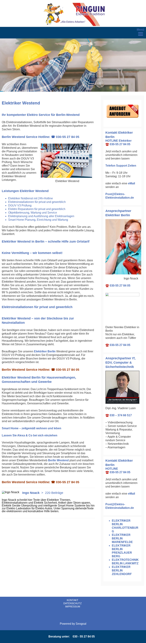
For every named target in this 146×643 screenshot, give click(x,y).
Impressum (72, 606)
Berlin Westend (58, 460)
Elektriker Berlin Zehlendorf (122, 570)
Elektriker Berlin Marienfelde (122, 538)
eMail (131, 183)
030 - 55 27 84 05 (84, 636)
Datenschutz (72, 603)
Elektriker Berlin (45, 351)
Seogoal (81, 623)
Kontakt (72, 600)
